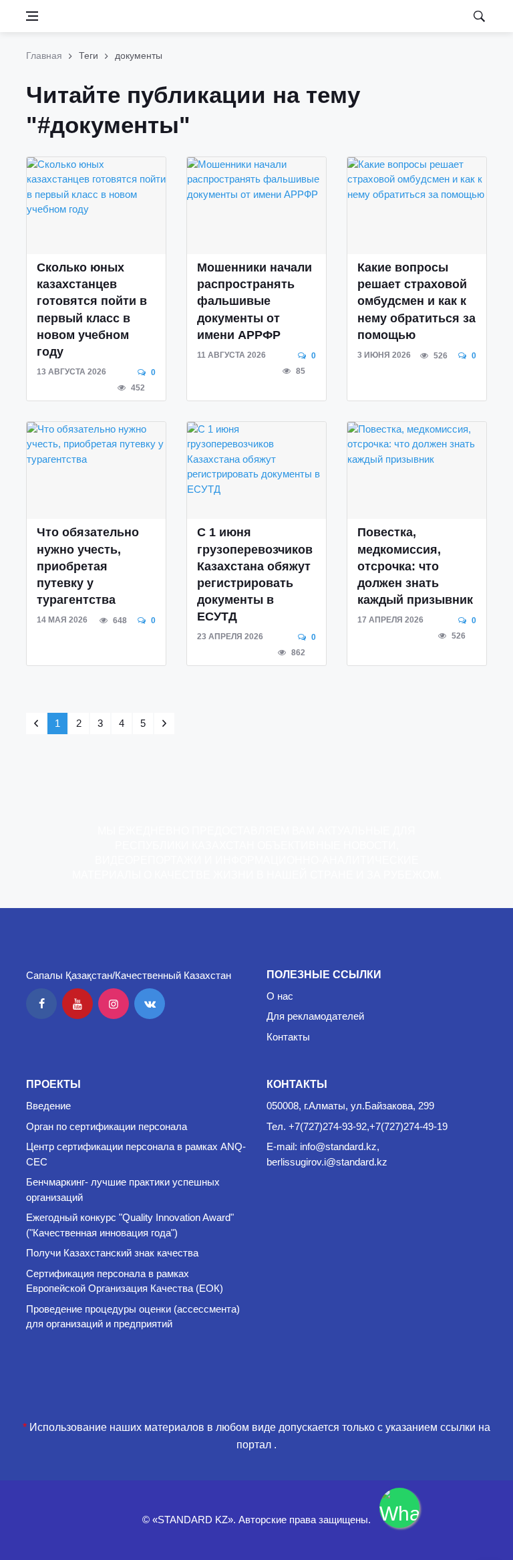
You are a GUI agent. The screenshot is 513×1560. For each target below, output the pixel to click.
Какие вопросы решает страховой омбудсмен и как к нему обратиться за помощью (416, 301)
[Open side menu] (32, 16)
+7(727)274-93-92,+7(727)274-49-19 (368, 1126)
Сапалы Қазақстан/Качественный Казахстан (128, 975)
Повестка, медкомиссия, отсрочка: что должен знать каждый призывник (415, 566)
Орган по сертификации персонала (106, 1126)
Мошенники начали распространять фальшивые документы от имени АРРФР (254, 301)
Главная (44, 55)
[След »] (164, 723)
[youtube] (77, 1003)
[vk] (149, 1003)
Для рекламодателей (315, 1016)
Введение (48, 1105)
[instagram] (113, 1003)
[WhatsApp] (399, 1508)
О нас (280, 996)
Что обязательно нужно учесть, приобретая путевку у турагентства (88, 566)
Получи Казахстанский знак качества (112, 1252)
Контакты (288, 1036)
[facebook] (41, 1003)
